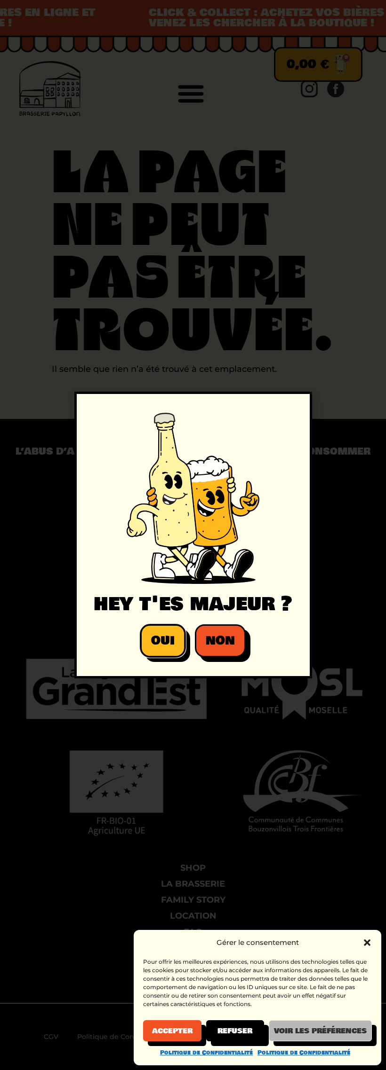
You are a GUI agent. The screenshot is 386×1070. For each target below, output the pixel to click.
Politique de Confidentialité (206, 1052)
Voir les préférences (320, 1031)
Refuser (234, 1031)
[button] (367, 942)
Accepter (172, 1031)
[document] (193, 535)
